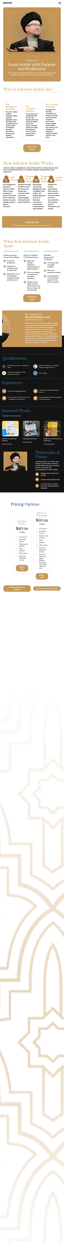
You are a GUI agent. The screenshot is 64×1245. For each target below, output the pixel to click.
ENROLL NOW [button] (22, 568)
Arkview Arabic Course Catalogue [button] (17, 588)
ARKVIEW (7, 3)
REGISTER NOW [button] (32, 148)
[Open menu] (59, 3)
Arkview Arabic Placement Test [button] (47, 588)
